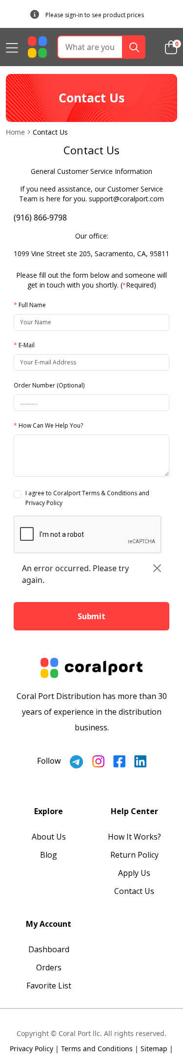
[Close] (157, 568)
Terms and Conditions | (100, 1048)
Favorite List (48, 985)
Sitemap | (157, 1048)
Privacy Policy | (34, 1048)
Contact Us (134, 891)
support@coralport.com (126, 198)
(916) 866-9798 (40, 217)
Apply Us (134, 873)
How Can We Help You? (48, 425)
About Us (49, 836)
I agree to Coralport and (87, 498)
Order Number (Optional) (49, 385)
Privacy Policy (43, 503)
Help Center (134, 811)
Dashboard (48, 949)
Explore (48, 811)
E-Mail (24, 345)
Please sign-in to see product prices (94, 15)
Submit (91, 616)
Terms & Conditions (109, 493)
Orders (48, 967)
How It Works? (134, 836)
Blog (48, 854)
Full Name (30, 305)
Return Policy (134, 854)
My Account (48, 923)
